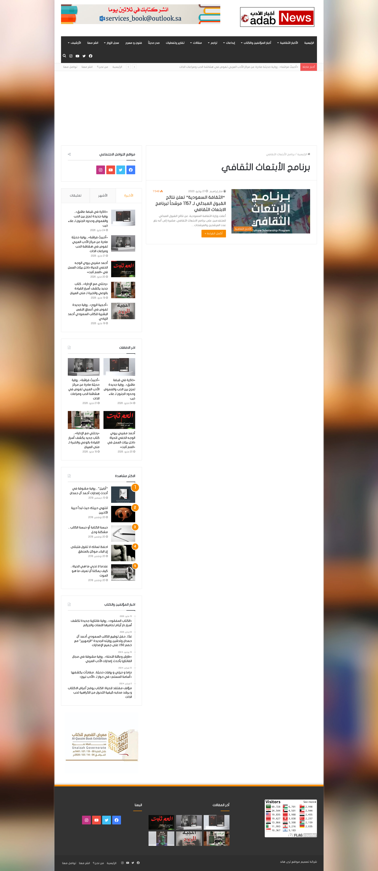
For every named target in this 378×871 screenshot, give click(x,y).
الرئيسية (309, 42)
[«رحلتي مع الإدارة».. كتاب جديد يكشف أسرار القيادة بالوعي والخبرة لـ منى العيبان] (123, 290)
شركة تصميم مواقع (304, 861)
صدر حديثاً (154, 42)
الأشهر (102, 195)
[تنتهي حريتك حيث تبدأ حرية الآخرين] (123, 514)
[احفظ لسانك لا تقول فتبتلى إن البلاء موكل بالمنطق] (123, 553)
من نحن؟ (102, 66)
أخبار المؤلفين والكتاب (257, 42)
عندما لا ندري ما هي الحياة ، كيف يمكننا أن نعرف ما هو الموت (89, 571)
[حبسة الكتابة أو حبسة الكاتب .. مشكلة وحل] (123, 533)
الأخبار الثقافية (289, 42)
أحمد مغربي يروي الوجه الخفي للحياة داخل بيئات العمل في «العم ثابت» (88, 267)
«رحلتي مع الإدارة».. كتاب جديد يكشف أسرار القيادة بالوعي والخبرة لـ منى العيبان (89, 288)
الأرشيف (76, 42)
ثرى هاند (285, 861)
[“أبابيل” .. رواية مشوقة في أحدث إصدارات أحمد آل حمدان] (123, 494)
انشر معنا (92, 42)
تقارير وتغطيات (175, 42)
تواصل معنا (70, 66)
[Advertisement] (189, 108)
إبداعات (230, 42)
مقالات (197, 42)
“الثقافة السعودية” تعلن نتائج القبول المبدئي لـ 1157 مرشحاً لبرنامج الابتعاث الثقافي (191, 203)
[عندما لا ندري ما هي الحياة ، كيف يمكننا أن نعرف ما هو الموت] (123, 572)
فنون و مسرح (133, 42)
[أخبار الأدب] (276, 18)
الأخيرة (128, 195)
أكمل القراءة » (214, 233)
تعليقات (75, 195)
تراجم (214, 42)
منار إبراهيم (216, 191)
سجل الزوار (113, 42)
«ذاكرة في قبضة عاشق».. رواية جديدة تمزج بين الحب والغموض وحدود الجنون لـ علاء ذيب (119, 389)
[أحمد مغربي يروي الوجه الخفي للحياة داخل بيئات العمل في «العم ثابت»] (123, 269)
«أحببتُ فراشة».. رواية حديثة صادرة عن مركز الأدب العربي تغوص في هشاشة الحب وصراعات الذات (84, 389)
